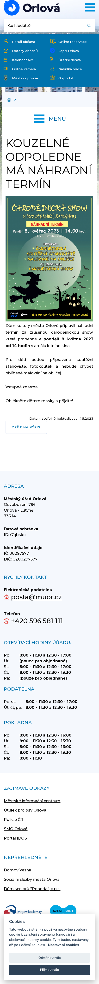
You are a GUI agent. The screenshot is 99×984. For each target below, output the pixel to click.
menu (57, 118)
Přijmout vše (49, 970)
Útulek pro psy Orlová (25, 810)
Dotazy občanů (25, 51)
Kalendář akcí (23, 60)
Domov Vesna (17, 870)
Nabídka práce (70, 69)
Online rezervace (72, 42)
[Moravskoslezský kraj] (23, 911)
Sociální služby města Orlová (32, 879)
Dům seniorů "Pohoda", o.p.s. (32, 889)
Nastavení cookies (63, 945)
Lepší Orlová (68, 51)
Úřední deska (69, 60)
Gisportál (65, 78)
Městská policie (25, 78)
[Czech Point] (63, 911)
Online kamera (24, 69)
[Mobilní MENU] (90, 7)
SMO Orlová (15, 829)
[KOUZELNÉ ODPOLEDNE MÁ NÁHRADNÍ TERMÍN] (32, 8)
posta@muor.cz (36, 597)
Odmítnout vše (49, 958)
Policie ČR (13, 819)
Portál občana (23, 42)
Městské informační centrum (32, 801)
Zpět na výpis (26, 427)
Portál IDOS (15, 838)
